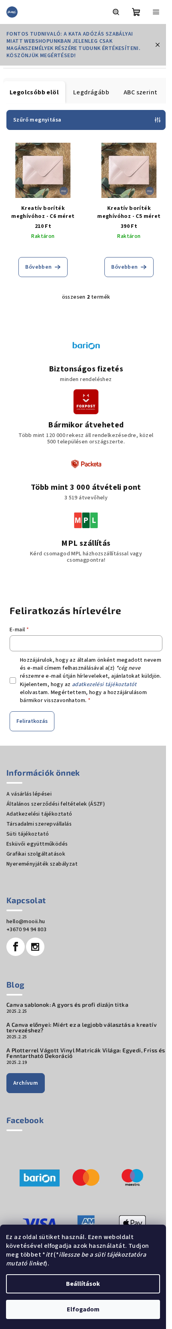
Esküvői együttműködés (37, 844)
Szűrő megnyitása (37, 120)
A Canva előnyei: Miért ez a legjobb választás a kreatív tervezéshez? (81, 1027)
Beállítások (83, 1283)
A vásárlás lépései (29, 794)
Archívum (25, 1083)
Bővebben (38, 267)
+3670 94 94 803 (26, 930)
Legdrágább (91, 92)
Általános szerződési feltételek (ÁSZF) (55, 804)
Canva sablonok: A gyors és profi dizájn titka (67, 1005)
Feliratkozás (32, 721)
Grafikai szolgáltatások (35, 854)
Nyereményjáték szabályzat (42, 864)
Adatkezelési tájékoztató (39, 814)
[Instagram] (35, 947)
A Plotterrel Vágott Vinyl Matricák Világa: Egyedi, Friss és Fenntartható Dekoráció (85, 1053)
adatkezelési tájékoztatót (104, 684)
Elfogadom (83, 1309)
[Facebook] (15, 947)
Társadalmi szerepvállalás (39, 824)
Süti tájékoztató (27, 834)
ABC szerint (140, 92)
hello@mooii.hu (25, 922)
